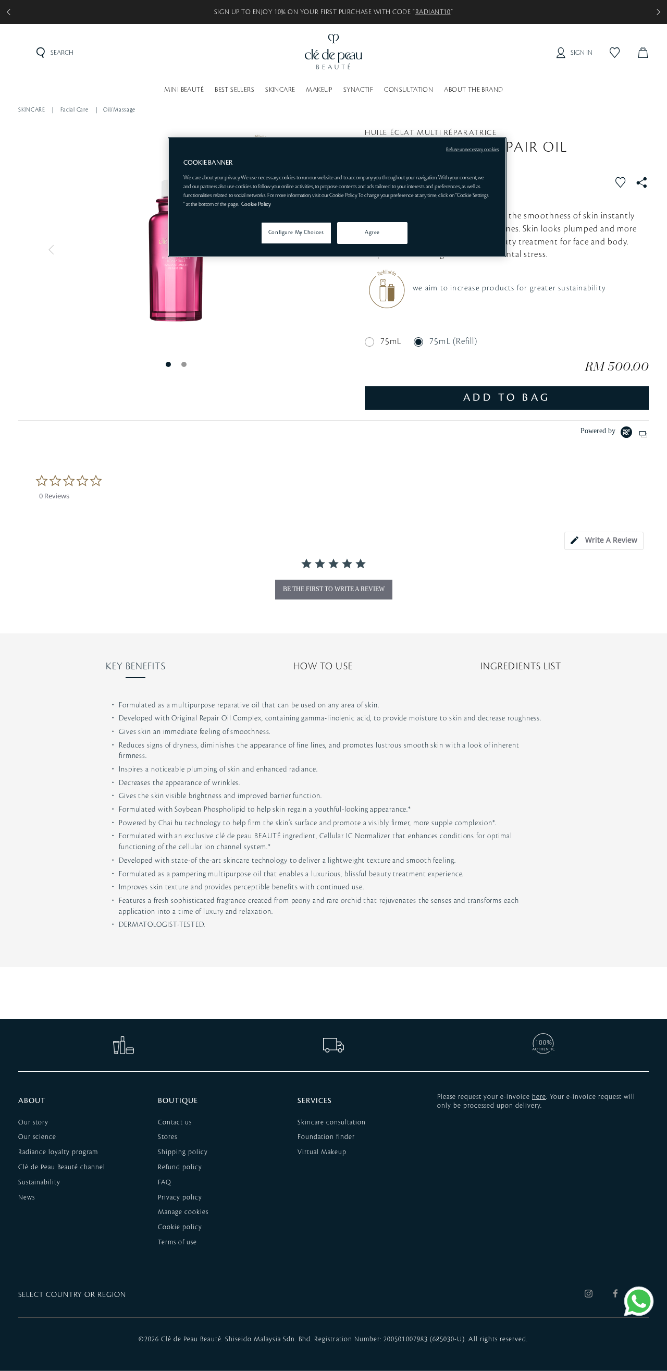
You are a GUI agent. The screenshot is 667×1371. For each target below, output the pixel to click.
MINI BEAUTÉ (184, 89)
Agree (372, 232)
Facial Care (74, 110)
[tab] (604, 541)
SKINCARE (280, 89)
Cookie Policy (256, 204)
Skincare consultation (332, 1122)
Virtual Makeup (322, 1152)
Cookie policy (180, 1227)
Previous (53, 250)
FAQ (164, 1182)
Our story (33, 1122)
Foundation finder (326, 1137)
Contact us (175, 1122)
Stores (167, 1137)
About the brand (473, 89)
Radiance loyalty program (58, 1152)
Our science (37, 1137)
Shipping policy (183, 1152)
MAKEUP (319, 89)
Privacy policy (180, 1197)
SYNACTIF (358, 89)
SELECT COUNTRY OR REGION (72, 1295)
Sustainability (39, 1182)
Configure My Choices (296, 232)
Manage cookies (183, 1212)
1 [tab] (167, 364)
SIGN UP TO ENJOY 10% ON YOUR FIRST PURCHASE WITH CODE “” (333, 12)
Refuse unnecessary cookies (472, 149)
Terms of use (177, 1242)
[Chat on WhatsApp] (639, 1301)
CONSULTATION (408, 89)
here (539, 1096)
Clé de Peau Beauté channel (61, 1167)
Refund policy (180, 1167)
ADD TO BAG (507, 397)
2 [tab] (183, 364)
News (26, 1197)
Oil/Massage (119, 110)
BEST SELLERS (234, 89)
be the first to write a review (334, 589)
